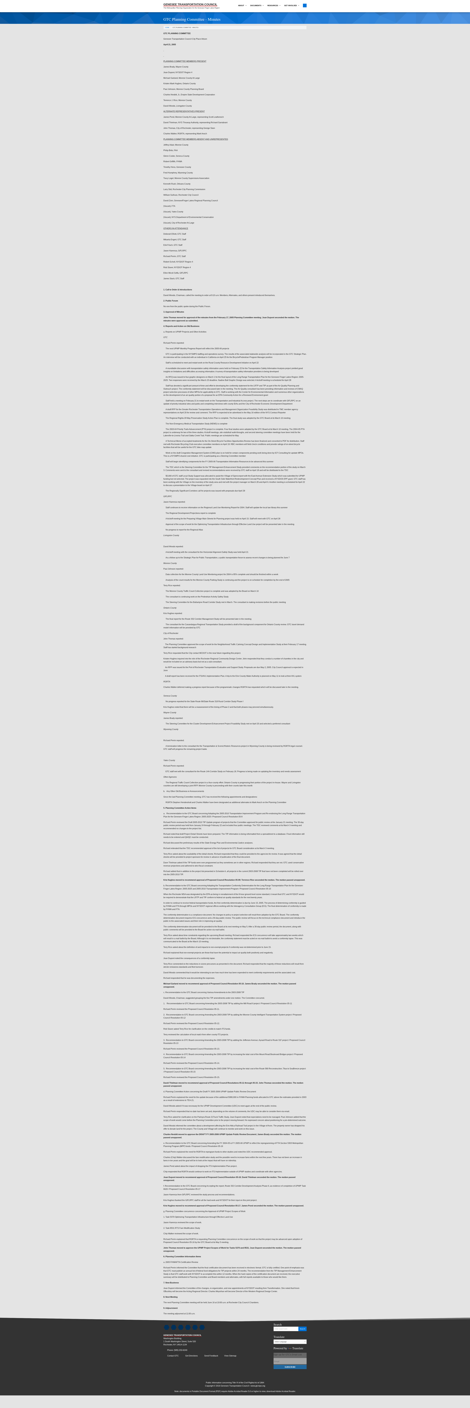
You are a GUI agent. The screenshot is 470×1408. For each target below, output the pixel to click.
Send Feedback (209, 1355)
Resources (272, 5)
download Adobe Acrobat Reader (280, 1391)
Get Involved (290, 5)
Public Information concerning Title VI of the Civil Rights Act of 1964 (235, 1383)
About (241, 5)
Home (167, 27)
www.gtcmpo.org (258, 1386)
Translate (288, 1342)
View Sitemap (230, 1356)
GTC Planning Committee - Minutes (185, 27)
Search (278, 1324)
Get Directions (190, 1355)
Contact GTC (171, 1355)
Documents (255, 5)
